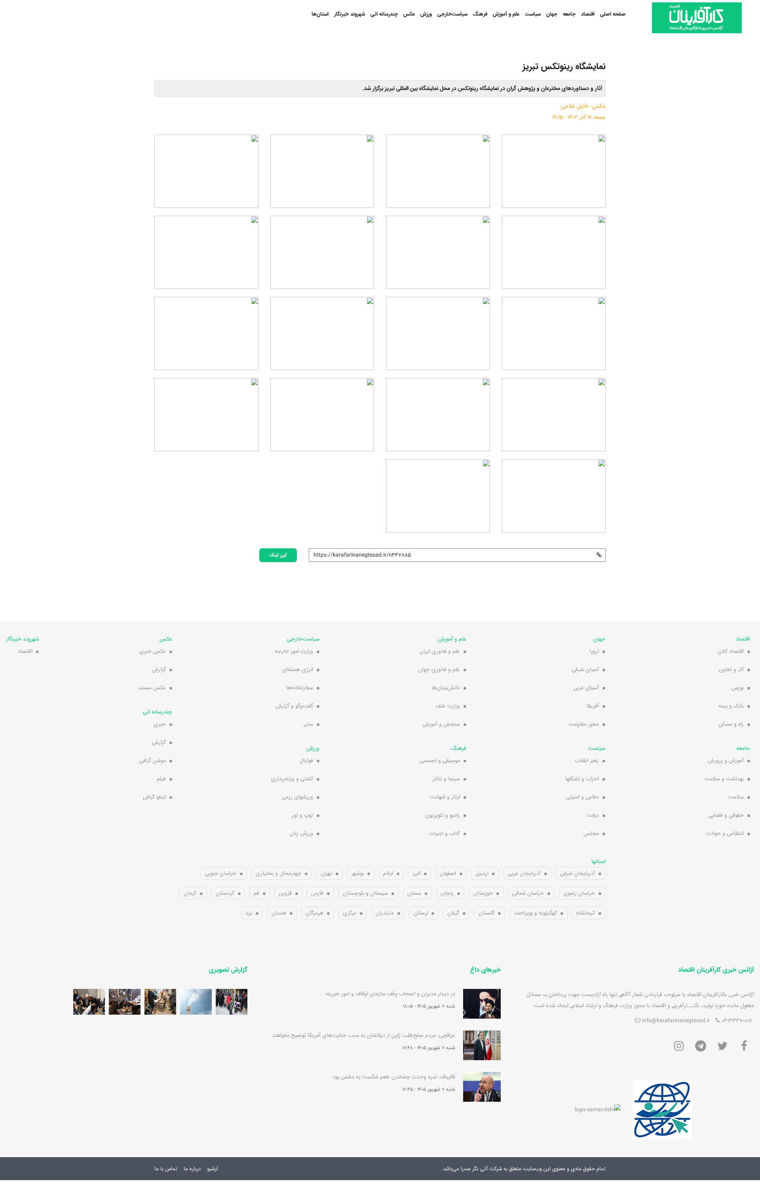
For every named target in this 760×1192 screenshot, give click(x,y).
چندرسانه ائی (384, 14)
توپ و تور (302, 815)
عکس (409, 14)
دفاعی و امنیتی (582, 797)
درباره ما (192, 1168)
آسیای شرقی (585, 669)
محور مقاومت (583, 724)
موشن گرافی (152, 760)
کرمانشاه (585, 913)
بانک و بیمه (731, 706)
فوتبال (306, 760)
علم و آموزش (506, 14)
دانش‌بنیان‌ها (445, 687)
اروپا (594, 651)
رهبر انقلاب (587, 760)
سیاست (533, 14)
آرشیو (212, 1168)
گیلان (453, 913)
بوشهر (358, 873)
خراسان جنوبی (220, 873)
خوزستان (483, 893)
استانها (598, 861)
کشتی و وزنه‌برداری (292, 778)
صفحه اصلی (612, 14)
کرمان (190, 893)
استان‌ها (320, 14)
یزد (248, 913)
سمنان (414, 893)
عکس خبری (152, 651)
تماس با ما (165, 1168)
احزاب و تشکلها (582, 778)
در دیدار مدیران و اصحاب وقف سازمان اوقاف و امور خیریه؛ (390, 993)
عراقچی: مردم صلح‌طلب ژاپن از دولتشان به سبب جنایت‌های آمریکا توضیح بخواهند (363, 1035)
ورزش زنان (301, 833)
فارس (317, 893)
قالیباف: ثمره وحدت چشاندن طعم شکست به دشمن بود (393, 1077)
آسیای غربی (586, 687)
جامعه (569, 14)
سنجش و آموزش (441, 724)
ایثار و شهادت (445, 797)
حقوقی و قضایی (726, 815)
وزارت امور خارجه (294, 651)
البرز (416, 873)
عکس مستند (152, 687)
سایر (308, 724)
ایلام (388, 873)
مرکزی (349, 913)
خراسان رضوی (579, 893)
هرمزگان (314, 913)
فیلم (161, 778)
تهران (326, 873)
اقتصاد (588, 14)
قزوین (285, 893)
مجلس (591, 833)
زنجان (447, 893)
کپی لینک (278, 555)
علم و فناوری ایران (440, 651)
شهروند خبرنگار (349, 14)
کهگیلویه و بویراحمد (535, 913)
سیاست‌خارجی (452, 14)
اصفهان (448, 873)
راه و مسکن (731, 724)
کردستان (225, 893)
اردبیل (481, 873)
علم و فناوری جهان (439, 669)
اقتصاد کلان (731, 651)
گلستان (486, 913)
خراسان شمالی (528, 893)
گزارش (159, 669)
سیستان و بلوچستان (365, 893)
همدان (279, 913)
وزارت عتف (448, 706)
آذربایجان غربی (524, 873)
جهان (551, 14)
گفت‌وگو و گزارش (294, 706)
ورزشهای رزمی (297, 797)
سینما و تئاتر (446, 778)
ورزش (426, 14)
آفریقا (593, 706)
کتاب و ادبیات (444, 833)
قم (256, 893)
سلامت (736, 797)
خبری (160, 724)
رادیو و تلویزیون (442, 815)
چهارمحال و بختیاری (278, 873)
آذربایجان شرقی (577, 873)
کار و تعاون (731, 669)
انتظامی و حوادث (725, 833)
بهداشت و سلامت (724, 778)
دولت (593, 815)
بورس (738, 687)
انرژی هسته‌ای (297, 669)
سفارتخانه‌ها (299, 687)
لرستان (420, 913)
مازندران (385, 913)
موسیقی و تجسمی (440, 760)
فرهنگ (480, 14)
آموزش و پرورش (726, 760)
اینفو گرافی (154, 797)
